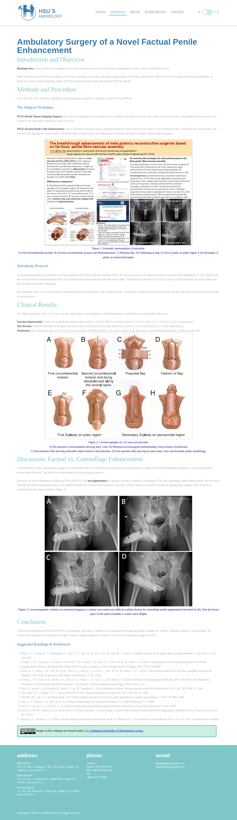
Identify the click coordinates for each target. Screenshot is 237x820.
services (117, 11)
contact (177, 11)
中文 (216, 11)
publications (155, 11)
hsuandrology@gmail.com (170, 766)
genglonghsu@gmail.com (170, 763)
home (101, 11)
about (135, 11)
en (199, 11)
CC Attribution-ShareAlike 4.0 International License (114, 730)
